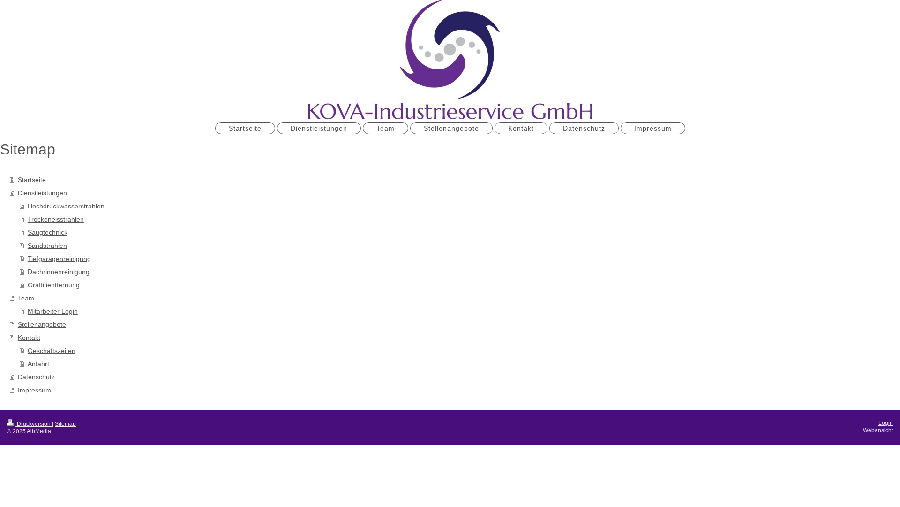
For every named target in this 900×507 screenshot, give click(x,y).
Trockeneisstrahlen (56, 219)
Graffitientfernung (54, 285)
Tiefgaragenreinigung (59, 258)
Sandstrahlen (47, 245)
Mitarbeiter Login (53, 311)
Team (26, 298)
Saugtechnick (48, 232)
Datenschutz (36, 377)
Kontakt (29, 337)
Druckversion (33, 424)
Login (885, 423)
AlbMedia (39, 431)
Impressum (34, 390)
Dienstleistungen (42, 193)
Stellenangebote (42, 324)
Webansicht (878, 430)
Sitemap (65, 424)
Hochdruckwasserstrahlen (66, 206)
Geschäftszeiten (51, 350)
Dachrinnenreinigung (59, 272)
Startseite (32, 180)
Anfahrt (38, 364)
